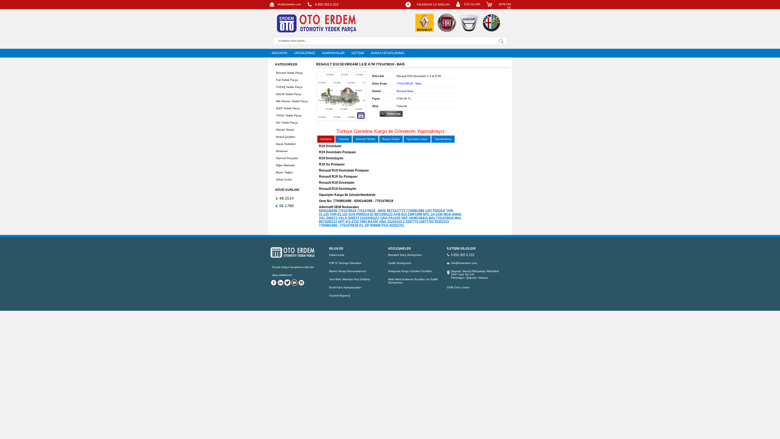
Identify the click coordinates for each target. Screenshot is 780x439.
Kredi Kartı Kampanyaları (345, 287)
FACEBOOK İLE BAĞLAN (433, 4)
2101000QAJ (369, 218)
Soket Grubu (284, 179)
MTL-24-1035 (433, 214)
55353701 (441, 221)
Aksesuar (282, 151)
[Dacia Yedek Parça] (469, 23)
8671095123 (383, 214)
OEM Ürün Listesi (458, 287)
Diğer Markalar (285, 165)
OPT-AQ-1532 (348, 221)
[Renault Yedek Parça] (424, 23)
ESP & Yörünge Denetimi (345, 263)
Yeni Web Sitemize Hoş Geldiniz (349, 279)
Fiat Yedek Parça (287, 79)
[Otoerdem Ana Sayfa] (315, 23)
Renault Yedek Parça (289, 72)
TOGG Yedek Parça (288, 115)
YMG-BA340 (369, 221)
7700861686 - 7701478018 (338, 225)
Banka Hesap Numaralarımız (347, 271)
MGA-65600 (452, 214)
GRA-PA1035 (390, 218)
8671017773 (396, 210)
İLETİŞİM (358, 53)
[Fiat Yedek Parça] (447, 23)
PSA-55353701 (392, 225)
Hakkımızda (336, 254)
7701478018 (347, 210)
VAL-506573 (328, 218)
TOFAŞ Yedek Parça (289, 87)
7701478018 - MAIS (371, 210)
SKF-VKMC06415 (414, 218)
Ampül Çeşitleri (285, 136)
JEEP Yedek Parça (288, 108)
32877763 (426, 221)
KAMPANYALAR (333, 53)
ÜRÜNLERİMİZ (304, 53)
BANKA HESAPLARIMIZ (387, 53)
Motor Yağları (284, 172)
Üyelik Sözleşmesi (399, 263)
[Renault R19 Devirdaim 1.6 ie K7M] (341, 120)
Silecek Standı (285, 129)
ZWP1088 (415, 214)
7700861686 (415, 210)
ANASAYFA (279, 53)
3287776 (411, 221)
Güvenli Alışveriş (339, 295)
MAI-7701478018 (441, 218)
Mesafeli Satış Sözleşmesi (404, 254)
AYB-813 (400, 214)
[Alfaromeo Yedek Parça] (491, 23)
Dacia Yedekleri (286, 144)
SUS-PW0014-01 (361, 214)
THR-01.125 (339, 214)
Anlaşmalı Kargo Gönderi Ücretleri (410, 271)
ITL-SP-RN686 (370, 225)
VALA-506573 (348, 218)
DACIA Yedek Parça (288, 94)
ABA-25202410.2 (392, 221)
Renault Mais (404, 91)
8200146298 (328, 210)
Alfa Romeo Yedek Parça (292, 101)
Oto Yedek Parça (287, 122)
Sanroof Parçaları (287, 158)
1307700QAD (435, 210)
